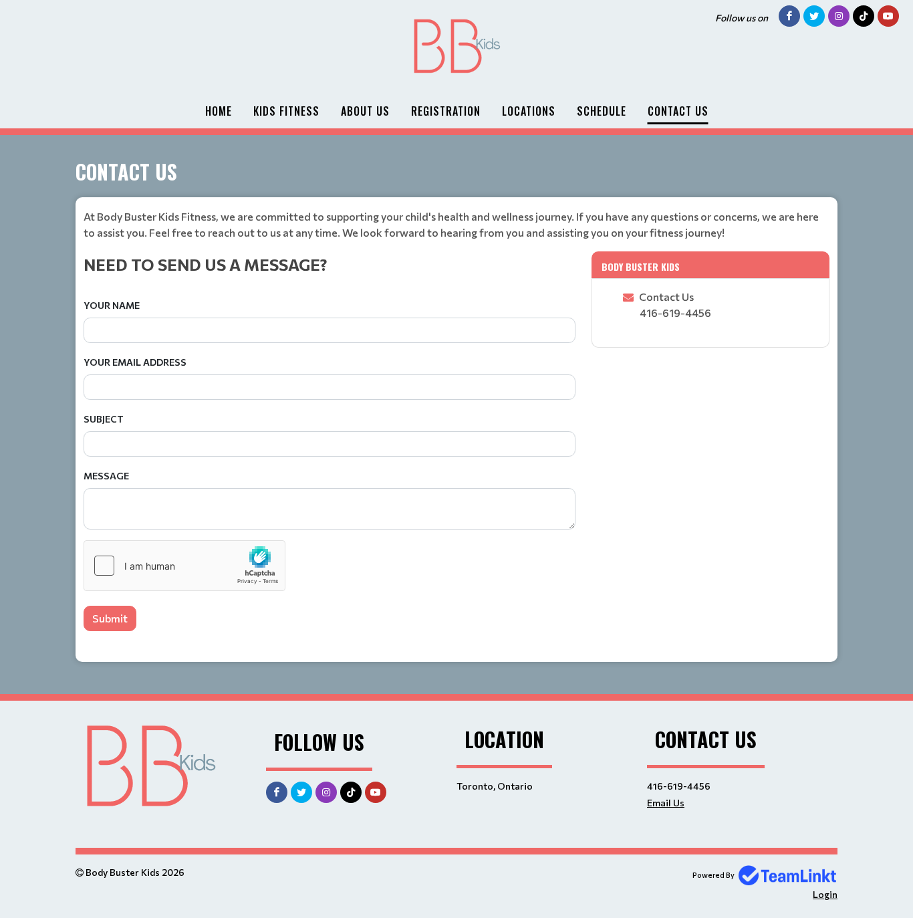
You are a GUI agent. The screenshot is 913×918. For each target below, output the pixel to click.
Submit (110, 618)
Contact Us (678, 111)
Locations (528, 111)
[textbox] (456, 225)
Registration (446, 111)
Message (106, 475)
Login (825, 894)
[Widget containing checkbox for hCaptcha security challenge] (184, 565)
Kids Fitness (286, 111)
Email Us (665, 802)
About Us (365, 111)
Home (218, 111)
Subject (104, 419)
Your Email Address (135, 362)
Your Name (112, 305)
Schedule (601, 111)
